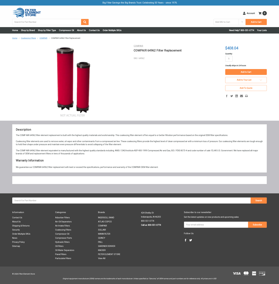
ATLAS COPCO (105, 221)
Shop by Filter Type (47, 30)
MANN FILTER (104, 234)
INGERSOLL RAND (106, 217)
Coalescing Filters (63, 230)
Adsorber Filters (62, 217)
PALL (100, 242)
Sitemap (16, 246)
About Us (81, 30)
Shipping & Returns (21, 226)
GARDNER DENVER (106, 246)
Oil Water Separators (64, 250)
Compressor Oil (66, 30)
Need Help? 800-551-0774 (241, 30)
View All (101, 258)
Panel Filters (60, 254)
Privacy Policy (18, 242)
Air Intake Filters (62, 226)
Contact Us (94, 30)
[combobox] (50, 22)
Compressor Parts (63, 238)
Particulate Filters (63, 258)
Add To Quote (246, 88)
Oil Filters (59, 246)
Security (16, 230)
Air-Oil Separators (63, 221)
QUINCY (101, 238)
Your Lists (262, 30)
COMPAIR (102, 226)
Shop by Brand (28, 30)
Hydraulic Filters (62, 242)
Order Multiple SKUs (112, 30)
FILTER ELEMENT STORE (109, 254)
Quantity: (229, 54)
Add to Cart (256, 22)
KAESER (102, 250)
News (14, 238)
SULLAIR (102, 230)
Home (15, 30)
